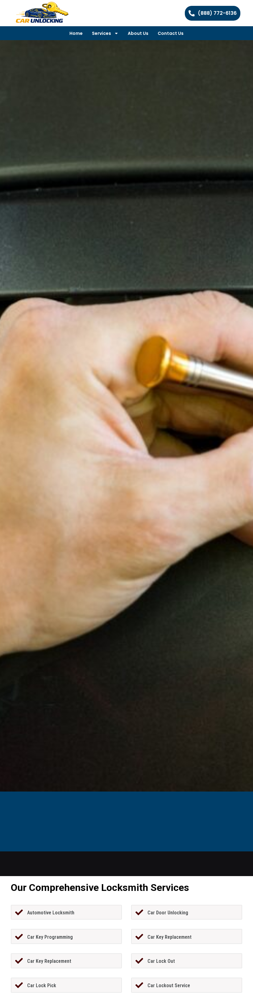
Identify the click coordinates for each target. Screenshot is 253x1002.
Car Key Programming (50, 937)
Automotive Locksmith (50, 913)
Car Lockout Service (168, 985)
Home (76, 33)
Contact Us (171, 33)
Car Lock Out (161, 961)
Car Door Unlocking (167, 913)
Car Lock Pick (41, 985)
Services (101, 33)
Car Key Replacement (169, 937)
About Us (138, 33)
